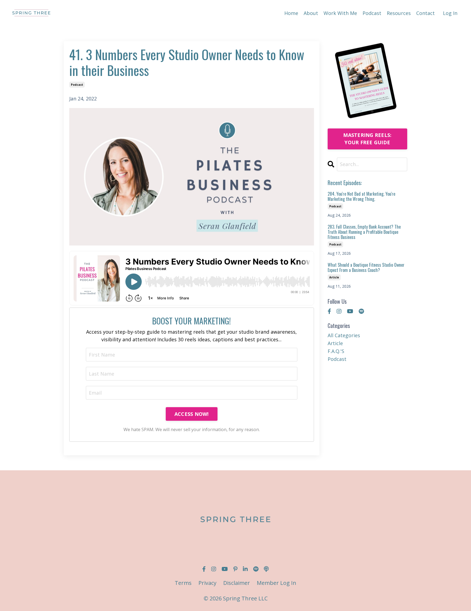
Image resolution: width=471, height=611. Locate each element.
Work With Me (340, 13)
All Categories (344, 335)
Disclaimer (236, 583)
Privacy (207, 583)
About (311, 13)
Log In (450, 13)
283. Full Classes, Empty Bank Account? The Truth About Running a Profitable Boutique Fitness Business (364, 232)
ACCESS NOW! (191, 414)
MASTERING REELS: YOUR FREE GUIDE (367, 139)
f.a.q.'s (336, 351)
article (334, 277)
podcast (77, 85)
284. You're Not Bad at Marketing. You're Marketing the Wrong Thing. (361, 196)
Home (291, 13)
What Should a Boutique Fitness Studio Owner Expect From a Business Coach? (366, 267)
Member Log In (276, 583)
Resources (399, 13)
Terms (183, 583)
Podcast (372, 13)
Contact (425, 13)
